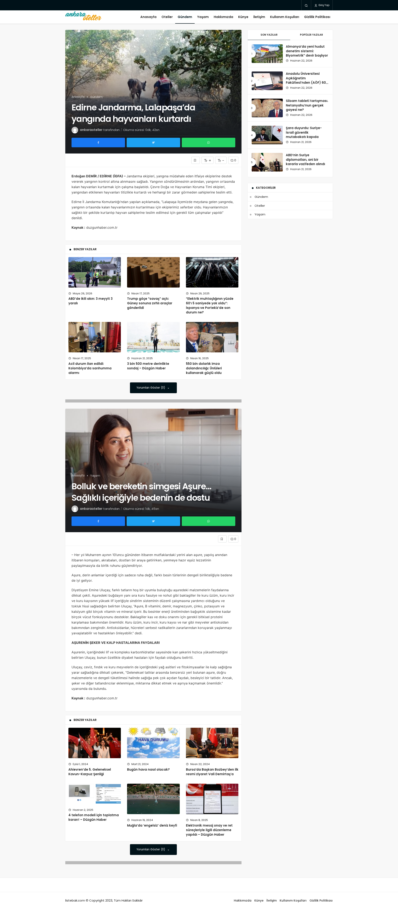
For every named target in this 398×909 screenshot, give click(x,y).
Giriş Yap (323, 5)
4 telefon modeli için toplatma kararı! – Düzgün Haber (93, 817)
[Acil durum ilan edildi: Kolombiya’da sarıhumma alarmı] (94, 337)
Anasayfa (148, 17)
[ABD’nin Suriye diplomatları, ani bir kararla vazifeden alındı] (267, 162)
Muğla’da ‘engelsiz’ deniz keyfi (152, 825)
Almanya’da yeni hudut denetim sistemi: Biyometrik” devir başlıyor (307, 51)
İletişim (259, 17)
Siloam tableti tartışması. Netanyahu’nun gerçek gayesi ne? (307, 105)
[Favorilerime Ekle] (195, 160)
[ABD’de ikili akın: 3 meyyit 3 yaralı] (94, 272)
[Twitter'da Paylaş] (153, 142)
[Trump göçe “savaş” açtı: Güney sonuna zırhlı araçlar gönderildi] (153, 272)
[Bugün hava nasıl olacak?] (153, 743)
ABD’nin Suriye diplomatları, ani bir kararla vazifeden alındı (305, 159)
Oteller (167, 17)
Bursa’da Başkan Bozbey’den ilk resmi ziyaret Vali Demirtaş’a (212, 771)
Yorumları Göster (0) (151, 388)
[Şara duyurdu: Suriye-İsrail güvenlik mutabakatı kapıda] (267, 135)
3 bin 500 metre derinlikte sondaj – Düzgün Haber (148, 365)
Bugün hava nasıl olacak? (148, 769)
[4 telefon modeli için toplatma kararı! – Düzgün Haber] (94, 794)
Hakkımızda (223, 17)
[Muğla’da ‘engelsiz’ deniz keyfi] (153, 799)
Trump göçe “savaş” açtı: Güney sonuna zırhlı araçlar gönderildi (149, 303)
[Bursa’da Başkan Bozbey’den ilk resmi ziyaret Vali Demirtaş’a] (212, 743)
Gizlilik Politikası (317, 17)
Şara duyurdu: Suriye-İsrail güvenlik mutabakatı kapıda (304, 132)
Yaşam (203, 17)
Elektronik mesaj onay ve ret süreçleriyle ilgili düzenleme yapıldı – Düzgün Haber (209, 830)
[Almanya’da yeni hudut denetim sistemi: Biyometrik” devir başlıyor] (267, 53)
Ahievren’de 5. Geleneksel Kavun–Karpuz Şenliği (89, 771)
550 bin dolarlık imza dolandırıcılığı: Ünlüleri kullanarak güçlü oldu (204, 368)
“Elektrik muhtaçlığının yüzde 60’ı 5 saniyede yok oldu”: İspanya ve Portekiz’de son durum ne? (209, 305)
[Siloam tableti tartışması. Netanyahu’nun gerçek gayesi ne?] (267, 108)
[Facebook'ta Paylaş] (98, 142)
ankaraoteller (91, 130)
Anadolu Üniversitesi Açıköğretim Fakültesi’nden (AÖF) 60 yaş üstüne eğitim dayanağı (306, 82)
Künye (243, 17)
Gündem (185, 17)
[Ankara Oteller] (83, 17)
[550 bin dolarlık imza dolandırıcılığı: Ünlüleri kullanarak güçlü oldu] (212, 337)
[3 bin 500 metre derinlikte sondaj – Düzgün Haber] (153, 337)
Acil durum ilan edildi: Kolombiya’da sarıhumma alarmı (90, 368)
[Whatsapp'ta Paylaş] (208, 142)
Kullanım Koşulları (284, 17)
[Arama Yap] (306, 5)
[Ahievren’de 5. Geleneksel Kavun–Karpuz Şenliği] (94, 743)
